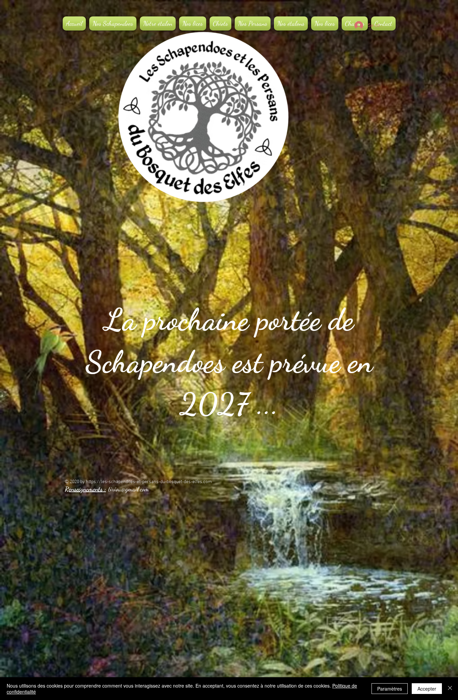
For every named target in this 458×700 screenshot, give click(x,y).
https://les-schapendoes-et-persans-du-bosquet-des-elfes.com (149, 482)
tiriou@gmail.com (128, 489)
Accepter (426, 688)
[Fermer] (450, 689)
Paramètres (389, 688)
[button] (157, 23)
